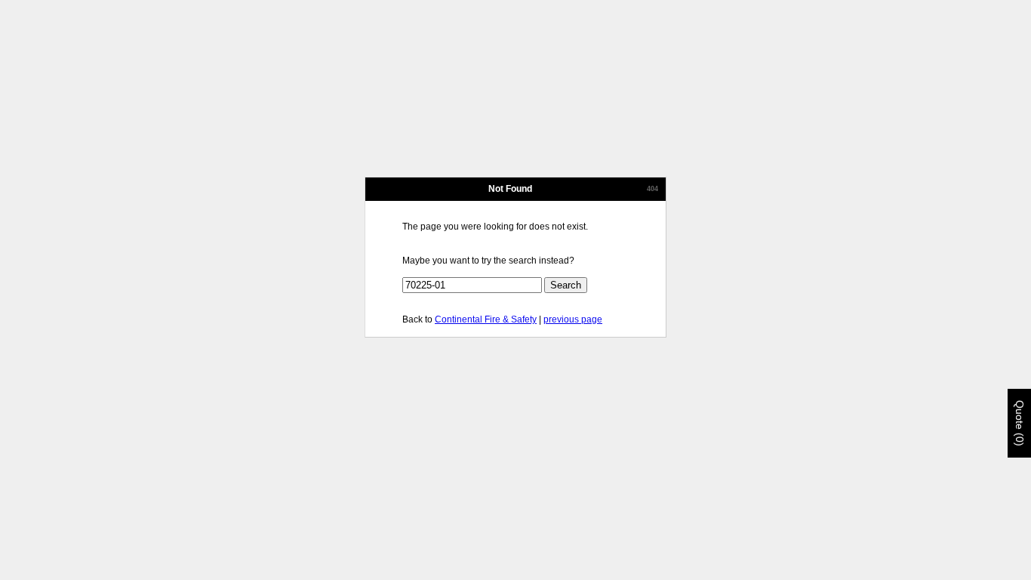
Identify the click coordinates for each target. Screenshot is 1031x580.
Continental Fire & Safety (486, 319)
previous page (572, 319)
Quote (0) (1020, 423)
